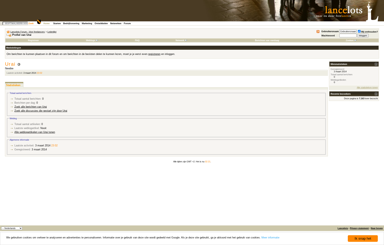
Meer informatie (270, 237)
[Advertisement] (192, 195)
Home (46, 23)
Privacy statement (359, 228)
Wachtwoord (328, 35)
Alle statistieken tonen (367, 87)
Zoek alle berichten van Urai (30, 106)
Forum (127, 23)
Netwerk (180, 40)
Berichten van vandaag (267, 40)
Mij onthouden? (369, 32)
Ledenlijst (51, 32)
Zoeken (350, 40)
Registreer (33, 40)
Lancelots (343, 228)
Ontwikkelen (101, 23)
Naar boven (377, 228)
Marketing (87, 23)
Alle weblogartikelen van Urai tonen (34, 132)
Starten (57, 23)
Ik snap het (363, 238)
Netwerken (115, 23)
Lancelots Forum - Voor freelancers (27, 32)
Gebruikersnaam (330, 31)
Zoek (31, 23)
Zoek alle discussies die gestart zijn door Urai (40, 110)
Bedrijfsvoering (71, 23)
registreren (154, 54)
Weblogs (90, 40)
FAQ (137, 40)
